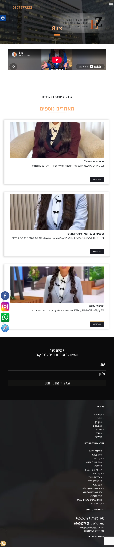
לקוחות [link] (99, 429)
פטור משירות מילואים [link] (94, 462)
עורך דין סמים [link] (96, 503)
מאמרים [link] (99, 433)
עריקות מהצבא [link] (96, 496)
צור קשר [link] (98, 437)
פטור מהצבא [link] (97, 454)
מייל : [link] (102, 527)
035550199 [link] (83, 518)
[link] (72, 23)
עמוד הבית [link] (98, 414)
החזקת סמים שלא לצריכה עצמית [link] (89, 499)
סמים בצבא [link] (97, 484)
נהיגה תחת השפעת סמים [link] (92, 492)
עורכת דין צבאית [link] (95, 451)
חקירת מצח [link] (97, 473)
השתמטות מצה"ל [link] (95, 477)
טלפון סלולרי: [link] (97, 523)
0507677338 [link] (22, 7)
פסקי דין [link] (98, 422)
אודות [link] (99, 418)
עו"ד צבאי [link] (98, 466)
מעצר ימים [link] (98, 458)
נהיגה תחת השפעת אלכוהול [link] (91, 488)
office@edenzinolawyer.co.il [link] (90, 527)
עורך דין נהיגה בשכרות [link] (93, 469)
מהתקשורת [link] (97, 425)
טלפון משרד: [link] (97, 518)
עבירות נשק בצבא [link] (95, 481)
